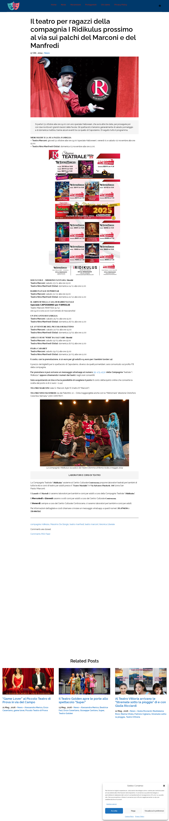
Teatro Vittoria (133, 717)
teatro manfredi (77, 524)
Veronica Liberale (107, 524)
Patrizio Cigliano (142, 714)
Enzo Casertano (71, 710)
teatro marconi (91, 524)
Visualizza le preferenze (154, 811)
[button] (164, 785)
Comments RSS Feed (40, 534)
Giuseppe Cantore (89, 710)
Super (101, 710)
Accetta (114, 811)
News (63, 5)
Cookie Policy (129, 816)
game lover (19, 710)
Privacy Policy (139, 816)
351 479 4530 (99, 372)
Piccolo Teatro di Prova (36, 710)
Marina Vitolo (127, 714)
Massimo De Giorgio (59, 524)
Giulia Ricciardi (144, 711)
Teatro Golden (66, 713)
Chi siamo (105, 5)
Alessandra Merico (33, 707)
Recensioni (76, 5)
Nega (133, 811)
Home (54, 5)
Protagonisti (91, 5)
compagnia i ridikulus (39, 524)
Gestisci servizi (111, 804)
